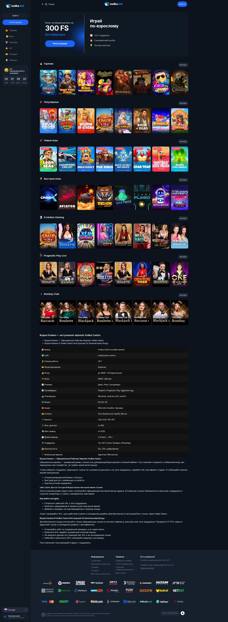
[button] (15, 610)
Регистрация (15, 22)
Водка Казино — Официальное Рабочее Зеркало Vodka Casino (74, 340)
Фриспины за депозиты (100, 574)
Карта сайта (121, 573)
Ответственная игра (124, 564)
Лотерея (13, 54)
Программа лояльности (101, 564)
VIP (10, 48)
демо (48, 89)
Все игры (183, 65)
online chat (158, 565)
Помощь (13, 60)
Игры (10, 36)
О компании (96, 561)
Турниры (13, 42)
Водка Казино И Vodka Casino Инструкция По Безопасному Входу (76, 343)
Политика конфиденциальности (125, 568)
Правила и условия (123, 561)
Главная (13, 30)
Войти (182, 4)
